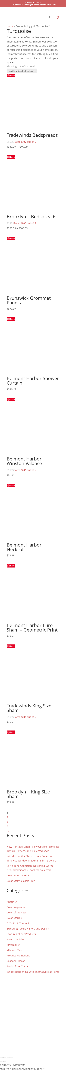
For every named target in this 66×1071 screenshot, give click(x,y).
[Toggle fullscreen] (5, 1057)
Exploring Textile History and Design (28, 928)
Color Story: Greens (18, 875)
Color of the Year (16, 912)
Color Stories (14, 918)
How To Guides (15, 939)
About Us (12, 901)
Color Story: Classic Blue (21, 880)
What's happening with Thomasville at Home (33, 971)
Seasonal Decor (16, 961)
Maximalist (13, 944)
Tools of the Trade (17, 966)
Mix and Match (15, 950)
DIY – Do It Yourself (18, 923)
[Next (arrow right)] (5, 1061)
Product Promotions (18, 955)
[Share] (8, 1057)
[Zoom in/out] (1, 1057)
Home (10, 26)
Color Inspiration (16, 907)
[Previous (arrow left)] (1, 1061)
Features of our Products (21, 934)
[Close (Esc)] (12, 1057)
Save (12, 75)
